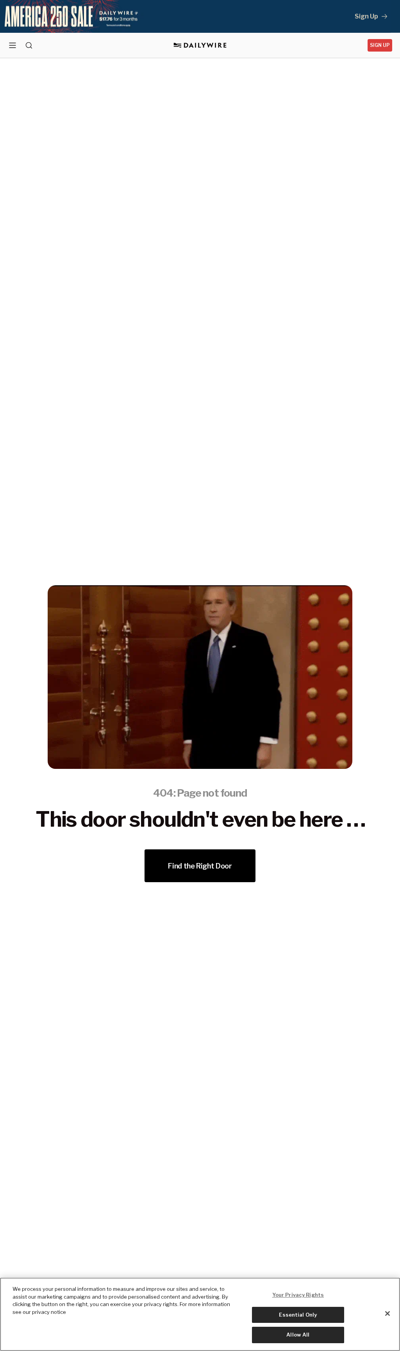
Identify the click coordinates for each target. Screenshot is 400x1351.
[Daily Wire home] (200, 45)
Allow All (297, 1334)
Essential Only (298, 1315)
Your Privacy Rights (298, 1295)
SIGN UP (380, 45)
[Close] (387, 1313)
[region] (200, 1314)
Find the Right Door (200, 866)
